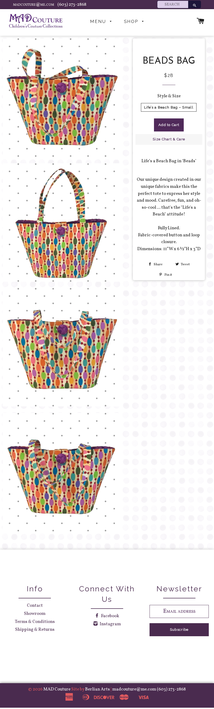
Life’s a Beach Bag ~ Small (168, 107)
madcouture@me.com (34, 5)
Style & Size (169, 96)
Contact (35, 606)
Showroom (34, 614)
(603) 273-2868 (71, 5)
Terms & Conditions (35, 622)
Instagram (110, 624)
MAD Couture (56, 689)
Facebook (109, 616)
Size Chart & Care (169, 139)
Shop (132, 21)
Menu (99, 21)
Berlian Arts (98, 689)
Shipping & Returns (35, 630)
